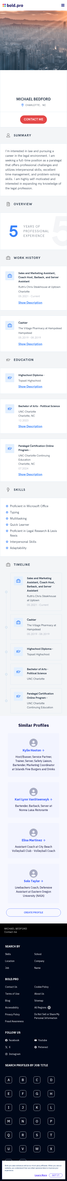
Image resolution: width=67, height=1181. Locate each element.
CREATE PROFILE (33, 912)
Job (7, 967)
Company (39, 961)
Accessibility (12, 1007)
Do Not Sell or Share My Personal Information (46, 1016)
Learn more (41, 1175)
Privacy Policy (12, 1014)
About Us (39, 993)
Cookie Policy (41, 986)
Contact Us (11, 986)
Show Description (30, 303)
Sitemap (38, 1000)
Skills (8, 954)
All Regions (40, 1007)
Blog (7, 1000)
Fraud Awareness (14, 1021)
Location (9, 961)
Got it (55, 1175)
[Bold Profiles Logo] (13, 5)
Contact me (33, 119)
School (38, 954)
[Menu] (62, 5)
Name (37, 967)
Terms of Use (12, 993)
